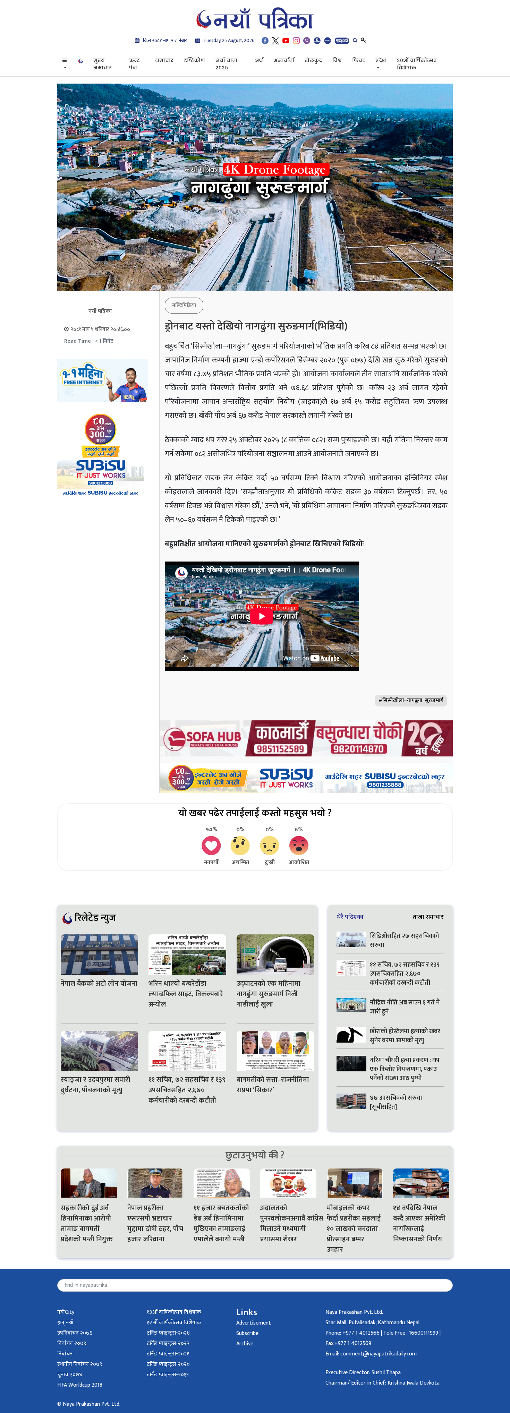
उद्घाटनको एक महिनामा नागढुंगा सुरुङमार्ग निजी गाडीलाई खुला (268, 994)
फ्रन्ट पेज (134, 64)
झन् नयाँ (65, 1322)
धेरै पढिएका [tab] (350, 917)
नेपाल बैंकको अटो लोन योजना (99, 983)
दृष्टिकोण (194, 60)
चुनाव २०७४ (69, 1374)
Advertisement (253, 1323)
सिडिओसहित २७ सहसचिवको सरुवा (404, 941)
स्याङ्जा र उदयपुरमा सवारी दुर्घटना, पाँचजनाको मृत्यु (95, 1084)
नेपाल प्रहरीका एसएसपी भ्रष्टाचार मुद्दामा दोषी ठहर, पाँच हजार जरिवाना (155, 1223)
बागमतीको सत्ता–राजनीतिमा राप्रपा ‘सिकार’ (273, 1084)
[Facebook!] (265, 40)
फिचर (358, 60)
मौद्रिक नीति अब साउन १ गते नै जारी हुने (405, 1007)
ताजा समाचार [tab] (428, 917)
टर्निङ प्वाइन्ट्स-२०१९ (168, 1374)
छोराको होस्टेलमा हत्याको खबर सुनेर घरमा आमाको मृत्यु (405, 1036)
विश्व (337, 60)
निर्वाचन (65, 1354)
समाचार (164, 60)
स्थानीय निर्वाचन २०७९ (79, 1364)
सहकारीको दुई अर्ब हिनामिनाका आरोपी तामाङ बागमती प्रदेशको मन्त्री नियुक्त (87, 1223)
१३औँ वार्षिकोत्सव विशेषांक (174, 1312)
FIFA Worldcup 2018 (79, 1385)
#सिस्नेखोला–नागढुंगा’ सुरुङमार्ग (411, 700)
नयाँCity (65, 1312)
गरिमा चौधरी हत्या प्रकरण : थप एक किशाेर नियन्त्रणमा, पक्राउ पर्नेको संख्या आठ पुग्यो (405, 1069)
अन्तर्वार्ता (283, 60)
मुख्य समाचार (102, 64)
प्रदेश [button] (380, 60)
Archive (244, 1343)
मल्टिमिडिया (184, 305)
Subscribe (247, 1333)
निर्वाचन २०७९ (71, 1343)
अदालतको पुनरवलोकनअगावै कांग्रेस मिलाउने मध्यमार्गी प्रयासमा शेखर (288, 1223)
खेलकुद (313, 60)
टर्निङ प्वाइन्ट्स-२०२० (168, 1364)
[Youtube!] (285, 40)
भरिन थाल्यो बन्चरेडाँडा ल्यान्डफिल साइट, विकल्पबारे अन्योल (185, 994)
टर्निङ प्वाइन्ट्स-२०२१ (168, 1354)
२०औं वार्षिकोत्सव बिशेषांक (417, 64)
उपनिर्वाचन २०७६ (74, 1333)
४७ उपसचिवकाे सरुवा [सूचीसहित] (396, 1103)
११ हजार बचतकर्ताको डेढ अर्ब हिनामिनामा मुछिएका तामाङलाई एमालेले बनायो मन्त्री (221, 1223)
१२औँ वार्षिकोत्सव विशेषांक (174, 1322)
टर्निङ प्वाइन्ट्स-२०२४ (168, 1333)
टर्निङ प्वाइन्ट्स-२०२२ (168, 1343)
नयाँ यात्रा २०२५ (226, 64)
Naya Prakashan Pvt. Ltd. (354, 1312)
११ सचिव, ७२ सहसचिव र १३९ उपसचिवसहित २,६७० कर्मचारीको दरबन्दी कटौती (187, 1090)
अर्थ (259, 60)
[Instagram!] (296, 40)
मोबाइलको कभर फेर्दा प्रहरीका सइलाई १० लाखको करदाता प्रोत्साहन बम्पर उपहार (354, 1229)
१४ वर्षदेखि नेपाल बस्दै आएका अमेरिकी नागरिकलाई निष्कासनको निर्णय (419, 1223)
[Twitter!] (275, 40)
